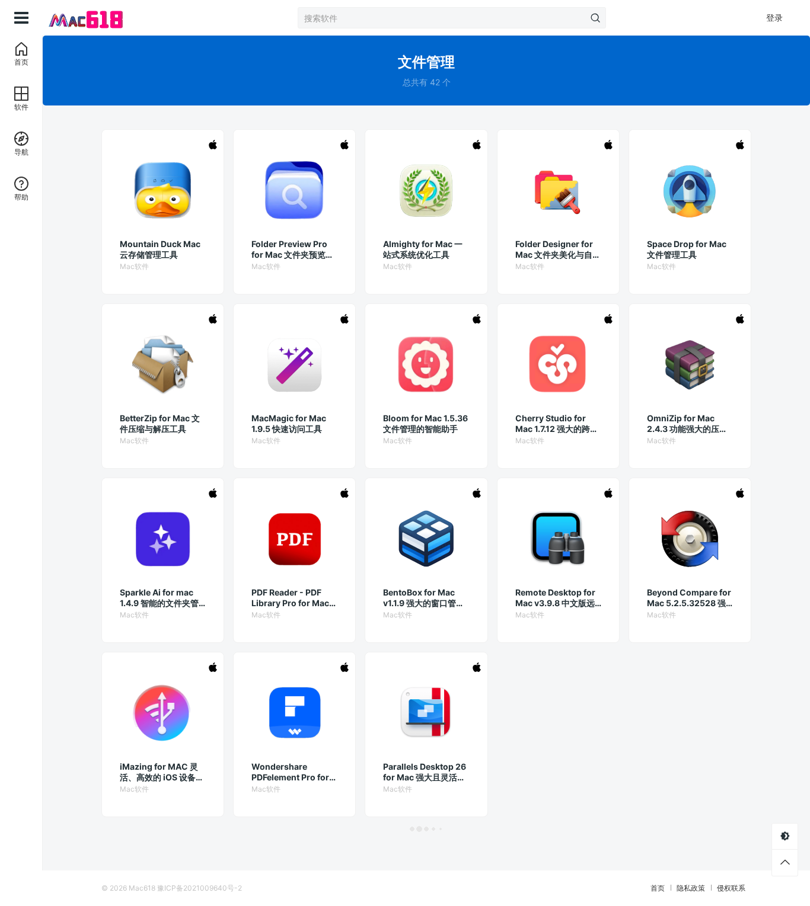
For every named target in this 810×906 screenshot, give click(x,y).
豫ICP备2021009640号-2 (199, 887)
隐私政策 (691, 887)
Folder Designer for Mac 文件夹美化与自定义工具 (558, 249)
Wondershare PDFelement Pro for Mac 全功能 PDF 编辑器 (291, 772)
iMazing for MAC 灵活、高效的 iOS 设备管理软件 (162, 772)
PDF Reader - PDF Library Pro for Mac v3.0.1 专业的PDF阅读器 (293, 598)
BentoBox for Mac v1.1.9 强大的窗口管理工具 (423, 598)
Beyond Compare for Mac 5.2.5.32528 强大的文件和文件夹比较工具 (689, 598)
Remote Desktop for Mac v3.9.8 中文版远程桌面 (555, 598)
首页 (657, 887)
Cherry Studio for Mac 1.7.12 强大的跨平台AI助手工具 (556, 423)
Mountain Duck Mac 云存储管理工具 (160, 249)
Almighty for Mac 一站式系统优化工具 (423, 249)
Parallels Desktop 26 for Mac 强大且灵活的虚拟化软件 (424, 772)
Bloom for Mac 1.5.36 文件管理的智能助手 (425, 423)
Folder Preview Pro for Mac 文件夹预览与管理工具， (292, 249)
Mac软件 (134, 266)
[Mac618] (102, 18)
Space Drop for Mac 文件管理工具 (686, 249)
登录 (774, 17)
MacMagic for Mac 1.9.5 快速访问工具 (288, 423)
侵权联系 (731, 887)
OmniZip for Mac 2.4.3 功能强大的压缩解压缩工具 (687, 423)
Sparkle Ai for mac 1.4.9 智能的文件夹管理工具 (159, 598)
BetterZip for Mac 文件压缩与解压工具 (160, 423)
